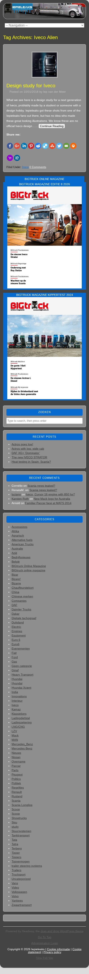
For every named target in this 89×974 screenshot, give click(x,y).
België (16, 561)
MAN (15, 739)
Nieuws (16, 752)
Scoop (16, 809)
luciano (16, 494)
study (15, 826)
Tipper (16, 852)
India (15, 692)
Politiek (16, 783)
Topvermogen (21, 861)
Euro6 (15, 644)
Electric (16, 626)
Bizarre (16, 583)
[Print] (73, 146)
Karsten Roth (20, 498)
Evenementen (21, 648)
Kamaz (16, 709)
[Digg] (17, 158)
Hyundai (17, 679)
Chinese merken (22, 596)
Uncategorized (21, 878)
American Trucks (23, 544)
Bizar (15, 574)
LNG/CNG (18, 726)
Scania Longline (22, 805)
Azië (14, 553)
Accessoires (19, 526)
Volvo (15, 896)
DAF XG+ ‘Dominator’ (26, 453)
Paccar (16, 765)
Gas (14, 661)
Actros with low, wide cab (28, 448)
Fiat (14, 653)
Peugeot (17, 774)
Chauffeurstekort (23, 587)
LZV (14, 731)
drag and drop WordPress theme (62, 931)
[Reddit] (38, 146)
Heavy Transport (22, 674)
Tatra (15, 844)
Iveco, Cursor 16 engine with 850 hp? (50, 494)
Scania (16, 800)
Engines (17, 631)
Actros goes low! (22, 444)
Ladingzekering (22, 722)
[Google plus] (17, 146)
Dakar (15, 613)
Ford (15, 657)
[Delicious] (45, 146)
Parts (15, 770)
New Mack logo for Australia (52, 498)
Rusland (17, 796)
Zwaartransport (22, 905)
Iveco (25, 167)
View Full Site (44, 958)
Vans (15, 883)
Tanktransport (21, 835)
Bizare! (16, 579)
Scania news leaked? (41, 485)
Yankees (17, 900)
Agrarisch (18, 535)
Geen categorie (22, 666)
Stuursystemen (21, 831)
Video (15, 887)
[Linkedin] (24, 146)
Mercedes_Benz (22, 744)
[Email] (66, 146)
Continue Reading (52, 126)
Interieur (17, 700)
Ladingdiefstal (21, 718)
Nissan (16, 757)
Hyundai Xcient (21, 687)
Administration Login (44, 943)
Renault (17, 792)
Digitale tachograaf (24, 618)
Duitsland (18, 622)
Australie (17, 548)
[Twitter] (59, 146)
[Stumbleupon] (52, 146)
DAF (14, 605)
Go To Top (44, 937)
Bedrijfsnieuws (21, 557)
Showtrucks (19, 818)
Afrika (15, 531)
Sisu (14, 822)
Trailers (16, 870)
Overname (18, 761)
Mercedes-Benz (22, 748)
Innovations (19, 696)
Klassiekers (19, 713)
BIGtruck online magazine (28, 570)
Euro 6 (16, 639)
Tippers (16, 857)
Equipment (19, 635)
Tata (14, 839)
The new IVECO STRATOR (29, 457)
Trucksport (18, 874)
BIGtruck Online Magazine (29, 566)
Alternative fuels (22, 540)
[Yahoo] (10, 158)
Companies (19, 600)
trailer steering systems (27, 865)
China (15, 592)
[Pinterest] (31, 146)
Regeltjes (18, 787)
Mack (15, 735)
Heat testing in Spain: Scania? (31, 461)
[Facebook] (10, 146)
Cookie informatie (58, 949)
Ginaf (15, 670)
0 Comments (37, 167)
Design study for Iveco (30, 85)
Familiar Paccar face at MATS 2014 (48, 503)
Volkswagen (19, 892)
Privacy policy (52, 952)
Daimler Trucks (21, 609)
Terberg (17, 848)
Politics (16, 779)
